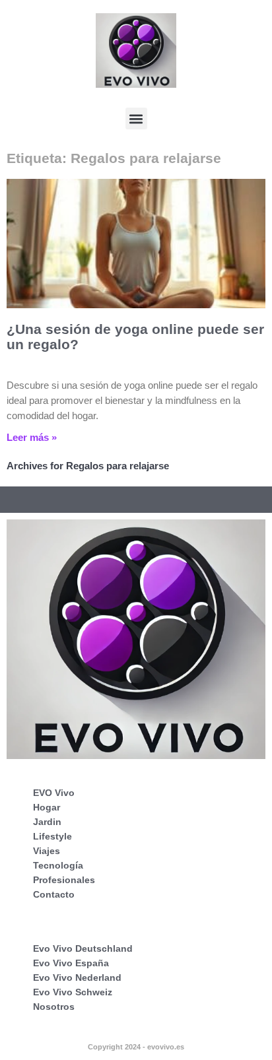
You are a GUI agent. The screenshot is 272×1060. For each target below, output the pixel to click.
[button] (136, 118)
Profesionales (64, 880)
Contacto (54, 894)
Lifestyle (52, 836)
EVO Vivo (54, 792)
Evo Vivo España (71, 963)
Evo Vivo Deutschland (83, 948)
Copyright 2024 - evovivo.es (136, 1047)
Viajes (46, 850)
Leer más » (32, 437)
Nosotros (54, 1006)
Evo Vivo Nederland (77, 977)
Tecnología (58, 865)
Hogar (46, 807)
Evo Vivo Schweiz (72, 992)
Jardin (47, 821)
